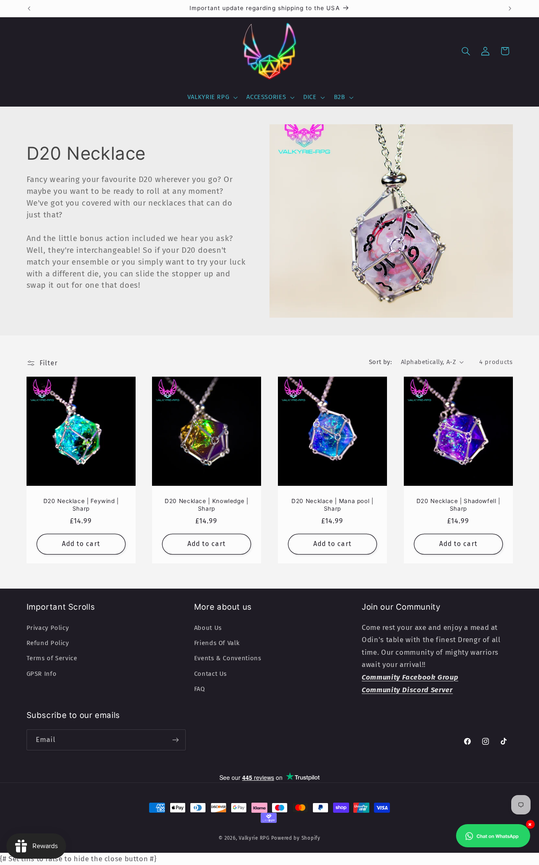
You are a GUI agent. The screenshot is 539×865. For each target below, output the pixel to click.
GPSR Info (42, 674)
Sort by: (380, 362)
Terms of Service (52, 658)
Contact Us (210, 674)
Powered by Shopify (295, 838)
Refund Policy (48, 643)
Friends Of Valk (217, 643)
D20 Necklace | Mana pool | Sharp (332, 505)
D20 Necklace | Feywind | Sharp (80, 505)
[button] (211, 97)
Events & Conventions (227, 658)
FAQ (199, 689)
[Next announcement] (510, 8)
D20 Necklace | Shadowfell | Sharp (458, 505)
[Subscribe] (175, 739)
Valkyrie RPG (254, 838)
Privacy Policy (48, 628)
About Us (208, 628)
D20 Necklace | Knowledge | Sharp (206, 505)
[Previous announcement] (29, 8)
